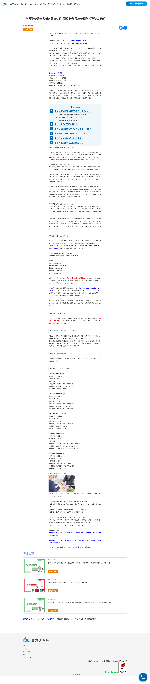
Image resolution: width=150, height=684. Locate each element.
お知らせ (25, 646)
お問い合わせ (138, 3)
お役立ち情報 (61, 4)
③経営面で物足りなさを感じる (68, 120)
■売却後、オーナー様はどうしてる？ (71, 133)
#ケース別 (52, 547)
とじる (77, 107)
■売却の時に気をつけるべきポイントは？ (73, 128)
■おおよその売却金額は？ (66, 124)
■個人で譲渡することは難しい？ (69, 142)
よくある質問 (26, 652)
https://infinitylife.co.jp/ (79, 43)
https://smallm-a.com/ (78, 41)
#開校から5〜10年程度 (83, 547)
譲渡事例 (70, 4)
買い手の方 (51, 4)
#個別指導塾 (59, 547)
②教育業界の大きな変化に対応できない (70, 118)
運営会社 (77, 4)
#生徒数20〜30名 (69, 547)
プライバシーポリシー (29, 657)
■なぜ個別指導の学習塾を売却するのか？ (73, 111)
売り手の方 (43, 4)
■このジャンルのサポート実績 (68, 138)
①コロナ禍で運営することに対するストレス (72, 115)
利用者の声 (26, 649)
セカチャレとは (33, 4)
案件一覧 (23, 4)
